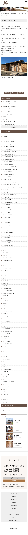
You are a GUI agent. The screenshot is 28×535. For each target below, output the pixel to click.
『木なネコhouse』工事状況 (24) (9, 166)
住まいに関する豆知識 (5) (8, 260)
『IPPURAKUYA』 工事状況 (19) (9, 139)
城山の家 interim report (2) (8, 293)
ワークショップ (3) (6, 242)
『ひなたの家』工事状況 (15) (9, 154)
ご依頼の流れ (14, 505)
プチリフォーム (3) (6, 235)
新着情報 (14, 496)
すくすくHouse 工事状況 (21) (9, 194)
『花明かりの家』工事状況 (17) (9, 182)
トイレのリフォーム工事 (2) (8, 230)
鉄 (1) (4, 397)
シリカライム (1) (6, 222)
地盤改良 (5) (5, 280)
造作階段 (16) (5, 391)
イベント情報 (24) (6, 204)
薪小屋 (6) (5, 376)
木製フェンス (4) (6, 341)
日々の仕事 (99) (6, 336)
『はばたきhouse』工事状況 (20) (9, 151)
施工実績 (14, 502)
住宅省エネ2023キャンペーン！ (9, 101)
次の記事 (21, 92)
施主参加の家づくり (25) (8, 328)
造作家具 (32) (5, 389)
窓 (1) (4, 364)
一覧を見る (14, 92)
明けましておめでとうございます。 (10, 114)
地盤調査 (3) (5, 283)
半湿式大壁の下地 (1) (7, 268)
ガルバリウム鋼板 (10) (7, 214)
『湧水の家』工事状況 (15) (8, 177)
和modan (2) (5, 273)
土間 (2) (4, 278)
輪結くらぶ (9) (6, 386)
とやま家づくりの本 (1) (7, 199)
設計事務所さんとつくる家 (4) (9, 381)
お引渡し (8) (5, 192)
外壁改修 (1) (5, 303)
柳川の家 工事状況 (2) (7, 343)
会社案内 (14, 508)
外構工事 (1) (5, 306)
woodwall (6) (5, 136)
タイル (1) (5, 227)
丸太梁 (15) (5, 255)
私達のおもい (14, 499)
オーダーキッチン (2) (7, 209)
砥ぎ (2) (4, 361)
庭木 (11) (4, 318)
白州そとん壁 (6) (6, 359)
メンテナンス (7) (6, 237)
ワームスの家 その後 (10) (8, 245)
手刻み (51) (5, 323)
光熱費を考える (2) (6, 263)
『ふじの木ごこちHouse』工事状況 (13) (11, 156)
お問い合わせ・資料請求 (14, 514)
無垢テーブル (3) (6, 354)
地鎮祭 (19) (5, 285)
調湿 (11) (4, 384)
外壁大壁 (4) (5, 300)
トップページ (14, 493)
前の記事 (7, 92)
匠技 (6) (4, 265)
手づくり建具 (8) (6, 321)
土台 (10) (4, 275)
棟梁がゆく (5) (6, 349)
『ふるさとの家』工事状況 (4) (9, 159)
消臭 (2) (4, 351)
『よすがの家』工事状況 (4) (8, 161)
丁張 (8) (4, 247)
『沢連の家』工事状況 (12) (8, 171)
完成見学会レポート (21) (8, 311)
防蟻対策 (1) (5, 399)
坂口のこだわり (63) (7, 288)
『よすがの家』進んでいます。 (9, 124)
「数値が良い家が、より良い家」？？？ (11, 106)
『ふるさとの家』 (6, 111)
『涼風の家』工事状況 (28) (8, 174)
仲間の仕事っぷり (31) (7, 257)
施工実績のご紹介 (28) (7, 331)
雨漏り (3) (5, 402)
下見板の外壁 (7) (6, 252)
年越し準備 (5, 119)
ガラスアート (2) (6, 212)
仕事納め (4, 116)
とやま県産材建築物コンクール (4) (10, 202)
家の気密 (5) (5, 313)
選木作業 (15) (5, 394)
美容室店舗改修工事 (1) (7, 369)
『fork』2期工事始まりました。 (9, 103)
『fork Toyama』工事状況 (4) (9, 141)
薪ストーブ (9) (6, 374)
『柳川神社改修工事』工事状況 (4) (10, 169)
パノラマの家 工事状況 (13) (9, 232)
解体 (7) (4, 379)
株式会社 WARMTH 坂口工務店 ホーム (9, 13)
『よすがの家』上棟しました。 (9, 109)
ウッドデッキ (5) (6, 207)
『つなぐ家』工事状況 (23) (8, 149)
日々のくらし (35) (6, 333)
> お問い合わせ (14, 478)
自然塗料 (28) (5, 371)
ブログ (20, 13)
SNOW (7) (5, 134)
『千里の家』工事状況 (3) (8, 164)
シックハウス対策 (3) (7, 217)
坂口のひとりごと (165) (8, 290)
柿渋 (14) (4, 346)
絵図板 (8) (5, 366)
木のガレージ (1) (6, 338)
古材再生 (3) (5, 270)
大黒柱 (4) (5, 308)
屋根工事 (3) (5, 316)
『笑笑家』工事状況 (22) (8, 179)
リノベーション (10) (7, 240)
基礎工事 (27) (5, 295)
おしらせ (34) (5, 189)
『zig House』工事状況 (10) (9, 146)
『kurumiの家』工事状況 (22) (9, 144)
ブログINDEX (14, 127)
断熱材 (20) (5, 326)
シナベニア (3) (6, 220)
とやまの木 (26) (6, 197)
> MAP (14, 480)
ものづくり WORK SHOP (9, 121)
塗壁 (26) (4, 298)
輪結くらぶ (14, 517)
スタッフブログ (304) (7, 225)
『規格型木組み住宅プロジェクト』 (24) (11, 184)
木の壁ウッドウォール (14, 520)
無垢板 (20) (5, 356)
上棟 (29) (4, 250)
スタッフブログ (14, 511)
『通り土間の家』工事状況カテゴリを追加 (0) (12, 187)
